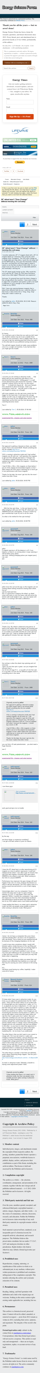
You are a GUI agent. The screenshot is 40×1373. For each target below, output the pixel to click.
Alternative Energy (16, 179)
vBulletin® (29, 1110)
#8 (37, 623)
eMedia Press (20, 20)
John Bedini (26, 179)
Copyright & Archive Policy (19, 1116)
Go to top (29, 1105)
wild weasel (15, 766)
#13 (37, 866)
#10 (37, 698)
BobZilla (14, 314)
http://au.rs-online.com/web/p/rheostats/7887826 (14, 450)
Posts (4, 207)
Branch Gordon (16, 979)
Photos (5, 212)
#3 (37, 373)
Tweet (21, 244)
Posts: (27, 237)
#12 (37, 833)
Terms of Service (32, 1102)
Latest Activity (7, 210)
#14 (37, 933)
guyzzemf (14, 529)
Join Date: (14, 237)
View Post (25, 702)
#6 (37, 545)
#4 (37, 443)
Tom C (13, 357)
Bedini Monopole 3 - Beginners (11, 184)
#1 (37, 248)
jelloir (13, 231)
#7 (37, 583)
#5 (37, 505)
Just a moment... (21, 791)
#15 (37, 996)
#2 (37, 330)
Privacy (27, 1100)
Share (21, 241)
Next (34, 224)
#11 (37, 783)
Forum (7, 179)
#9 (37, 660)
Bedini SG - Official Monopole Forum (13, 181)
